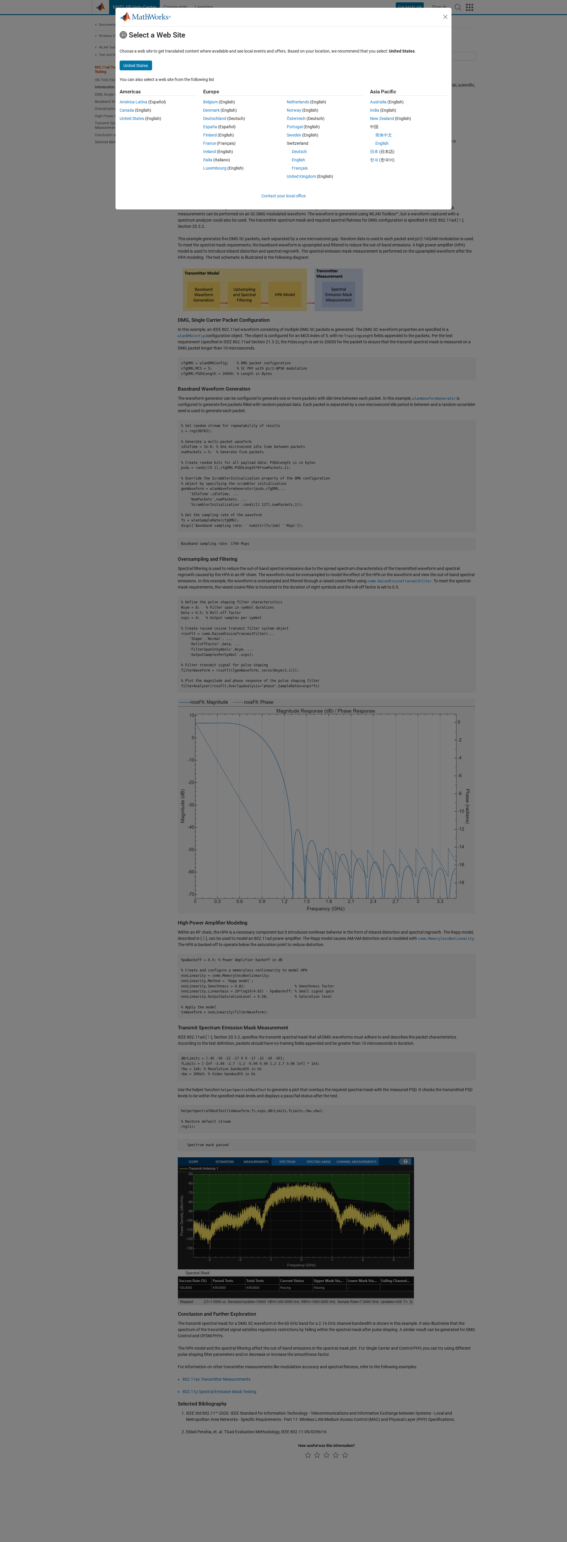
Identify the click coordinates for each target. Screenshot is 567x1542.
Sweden (294, 135)
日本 (374, 151)
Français (300, 168)
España (210, 126)
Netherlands (298, 102)
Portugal (295, 126)
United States (132, 118)
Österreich (296, 118)
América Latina (133, 102)
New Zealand (382, 118)
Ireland (209, 151)
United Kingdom (301, 176)
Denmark (211, 110)
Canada (127, 110)
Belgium (210, 102)
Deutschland (214, 118)
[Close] (445, 17)
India (374, 110)
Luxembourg (215, 168)
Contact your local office (283, 196)
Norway (294, 110)
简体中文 (383, 135)
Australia (378, 102)
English (298, 159)
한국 (374, 159)
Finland (210, 135)
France (209, 143)
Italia (207, 159)
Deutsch (299, 151)
